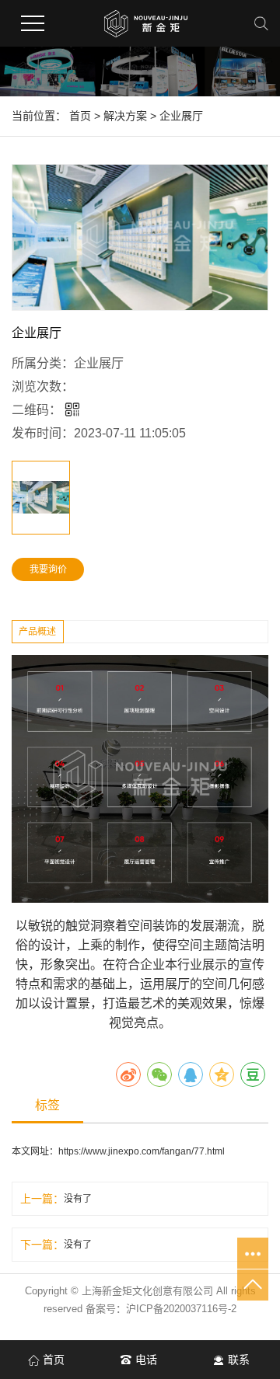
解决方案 (125, 116)
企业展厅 (181, 116)
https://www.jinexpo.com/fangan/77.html (141, 1151)
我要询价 (48, 569)
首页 (80, 116)
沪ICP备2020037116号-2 (181, 1309)
